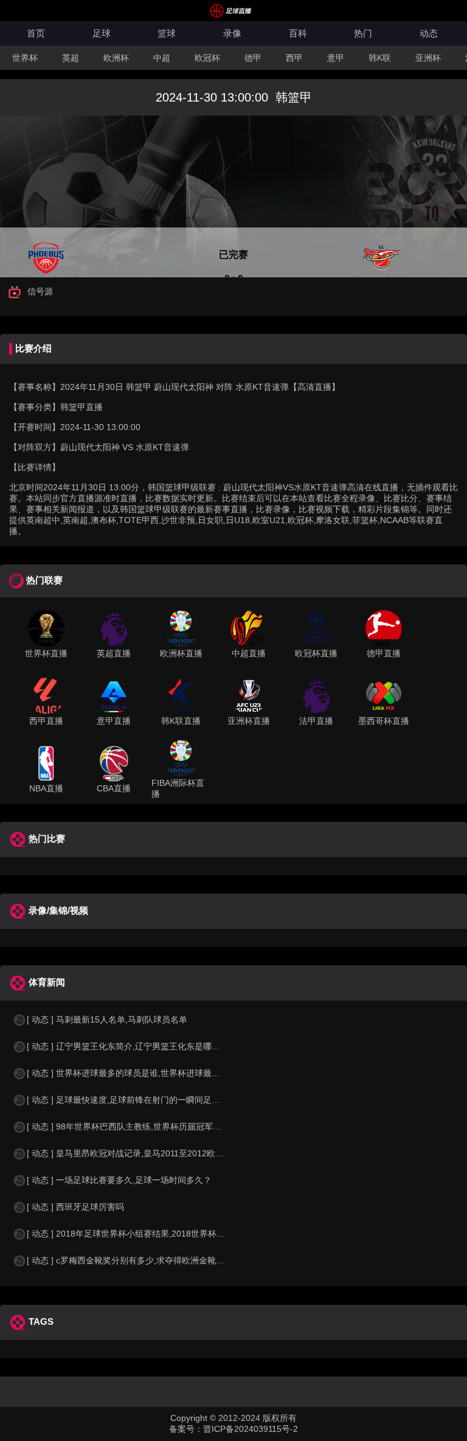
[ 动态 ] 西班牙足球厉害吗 (75, 1207)
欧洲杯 (116, 58)
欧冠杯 (207, 58)
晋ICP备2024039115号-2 (250, 1429)
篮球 (166, 33)
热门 (363, 33)
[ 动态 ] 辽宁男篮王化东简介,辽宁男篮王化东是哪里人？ (132, 1046)
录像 (232, 33)
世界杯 (25, 58)
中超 (161, 58)
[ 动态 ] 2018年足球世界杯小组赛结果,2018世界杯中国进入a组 (145, 1233)
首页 (36, 33)
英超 (70, 58)
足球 (101, 33)
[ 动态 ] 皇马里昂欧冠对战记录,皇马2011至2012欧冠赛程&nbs (143, 1153)
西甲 (294, 58)
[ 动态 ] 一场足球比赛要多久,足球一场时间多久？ (119, 1180)
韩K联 (379, 58)
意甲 (335, 58)
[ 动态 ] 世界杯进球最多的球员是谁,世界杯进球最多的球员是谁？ (149, 1073)
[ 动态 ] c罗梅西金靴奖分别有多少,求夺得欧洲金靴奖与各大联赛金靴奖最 (164, 1260)
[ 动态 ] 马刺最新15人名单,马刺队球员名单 (107, 1019)
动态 (429, 33)
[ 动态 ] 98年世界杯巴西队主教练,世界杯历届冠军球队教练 (137, 1126)
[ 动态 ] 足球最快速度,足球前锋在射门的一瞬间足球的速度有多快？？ (157, 1100)
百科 (298, 33)
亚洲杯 (428, 58)
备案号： (186, 1429)
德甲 (252, 58)
